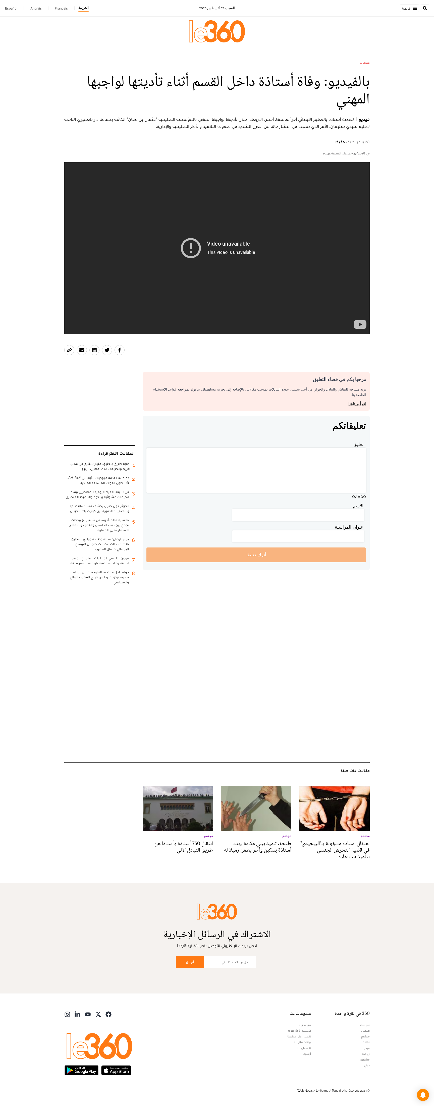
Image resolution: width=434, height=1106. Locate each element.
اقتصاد (365, 1030)
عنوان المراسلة (349, 527)
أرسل (190, 962)
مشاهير (365, 1059)
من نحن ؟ (305, 1025)
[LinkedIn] (78, 1014)
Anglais (36, 8)
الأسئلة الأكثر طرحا (299, 1030)
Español (11, 8)
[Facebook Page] (108, 1014)
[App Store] (116, 1070)
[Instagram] (67, 1014)
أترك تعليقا (256, 554)
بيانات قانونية (302, 1042)
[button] (423, 1095)
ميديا (366, 1048)
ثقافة (366, 1042)
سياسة (365, 1025)
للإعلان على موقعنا (299, 1036)
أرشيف (306, 1054)
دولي (367, 1065)
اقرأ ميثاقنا (357, 404)
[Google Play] (81, 1070)
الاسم (358, 505)
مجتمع (365, 1036)
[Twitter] (98, 1014)
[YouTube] (88, 1014)
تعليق (358, 444)
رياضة (366, 1054)
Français (61, 8)
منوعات (365, 63)
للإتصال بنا (304, 1048)
